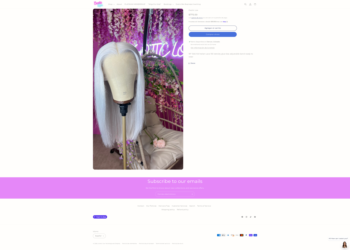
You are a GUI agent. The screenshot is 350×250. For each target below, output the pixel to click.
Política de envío (177, 243)
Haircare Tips (164, 206)
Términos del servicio (163, 243)
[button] (111, 4)
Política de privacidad (146, 243)
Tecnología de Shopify (112, 243)
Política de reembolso (129, 243)
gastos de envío (197, 17)
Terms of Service (204, 206)
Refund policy (182, 209)
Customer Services (179, 206)
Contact (141, 206)
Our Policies (151, 206)
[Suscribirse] (192, 194)
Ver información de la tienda (202, 48)
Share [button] (192, 63)
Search (192, 206)
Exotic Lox (101, 243)
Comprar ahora (213, 34)
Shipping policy (168, 209)
